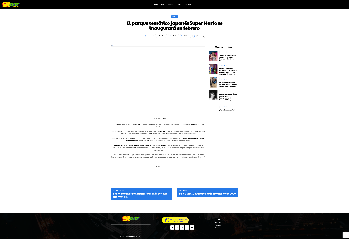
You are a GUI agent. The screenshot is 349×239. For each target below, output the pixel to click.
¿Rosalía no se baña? (227, 110)
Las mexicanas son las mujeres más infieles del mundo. (140, 195)
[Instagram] (177, 227)
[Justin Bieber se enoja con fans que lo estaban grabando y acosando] (213, 82)
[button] (194, 4)
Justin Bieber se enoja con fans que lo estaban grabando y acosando (228, 84)
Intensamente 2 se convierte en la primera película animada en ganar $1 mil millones (228, 71)
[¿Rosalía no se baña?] (213, 108)
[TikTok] (182, 227)
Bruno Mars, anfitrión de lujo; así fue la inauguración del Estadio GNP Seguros (228, 97)
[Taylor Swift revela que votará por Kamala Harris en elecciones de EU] (213, 56)
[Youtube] (192, 227)
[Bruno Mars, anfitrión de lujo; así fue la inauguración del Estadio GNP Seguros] (213, 95)
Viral (175, 16)
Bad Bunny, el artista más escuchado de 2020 (207, 193)
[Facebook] (172, 227)
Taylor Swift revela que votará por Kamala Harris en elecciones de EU (227, 58)
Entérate (222, 52)
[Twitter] (187, 227)
